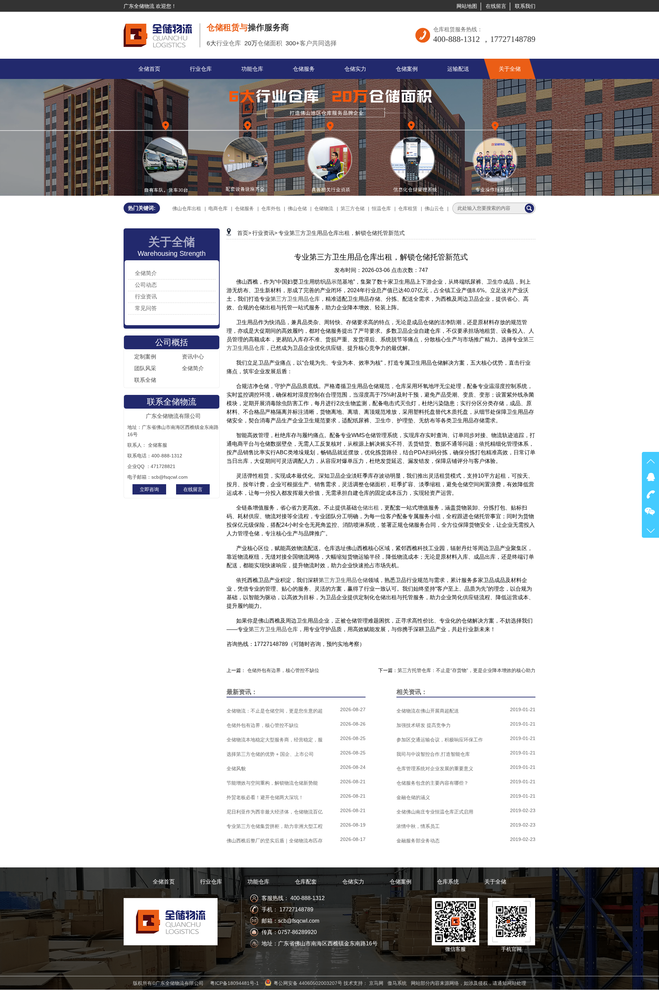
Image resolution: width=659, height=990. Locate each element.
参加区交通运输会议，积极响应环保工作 (439, 739)
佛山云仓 (434, 208)
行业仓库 (211, 882)
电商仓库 (218, 208)
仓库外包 (270, 208)
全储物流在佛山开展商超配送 (427, 711)
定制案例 (145, 357)
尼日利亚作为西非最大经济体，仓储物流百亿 (275, 812)
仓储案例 (401, 882)
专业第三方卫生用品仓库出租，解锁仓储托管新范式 (341, 233)
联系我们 (525, 6)
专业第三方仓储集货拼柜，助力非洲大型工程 (275, 826)
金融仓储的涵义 (413, 797)
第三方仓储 (352, 208)
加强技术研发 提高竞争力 (423, 725)
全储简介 (146, 273)
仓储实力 (353, 882)
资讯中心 (193, 357)
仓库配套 (306, 882)
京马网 (376, 983)
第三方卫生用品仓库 (295, 299)
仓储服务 (244, 208)
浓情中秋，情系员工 (418, 826)
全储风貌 (236, 768)
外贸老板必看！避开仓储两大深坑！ (265, 797)
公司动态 (146, 285)
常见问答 (146, 308)
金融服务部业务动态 (418, 840)
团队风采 (145, 368)
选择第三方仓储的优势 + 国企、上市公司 (270, 754)
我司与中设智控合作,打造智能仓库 (433, 754)
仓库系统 (448, 882)
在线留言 (496, 6)
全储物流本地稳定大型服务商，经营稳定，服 (275, 739)
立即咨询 (149, 489)
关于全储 (495, 882)
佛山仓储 (297, 208)
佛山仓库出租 (186, 208)
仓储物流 (323, 208)
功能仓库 (258, 882)
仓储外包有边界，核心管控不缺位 (283, 670)
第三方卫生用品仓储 (343, 580)
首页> (244, 233)
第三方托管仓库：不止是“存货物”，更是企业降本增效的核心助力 (466, 670)
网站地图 (466, 6)
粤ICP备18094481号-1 (234, 983)
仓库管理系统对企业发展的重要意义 (434, 768)
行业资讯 (146, 296)
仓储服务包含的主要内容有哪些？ (432, 783)
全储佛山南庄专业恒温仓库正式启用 (434, 812)
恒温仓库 (381, 208)
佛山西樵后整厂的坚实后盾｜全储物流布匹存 (275, 840)
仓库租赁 (407, 208)
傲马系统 (397, 983)
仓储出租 (368, 508)
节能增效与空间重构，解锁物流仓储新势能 (272, 783)
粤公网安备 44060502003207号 (308, 983)
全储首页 (164, 882)
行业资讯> (264, 233)
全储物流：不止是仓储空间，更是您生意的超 (275, 711)
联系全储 (145, 380)
